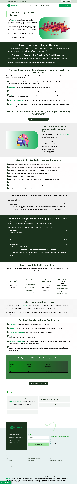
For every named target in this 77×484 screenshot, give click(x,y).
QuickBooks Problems (54, 464)
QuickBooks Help (53, 462)
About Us (26, 5)
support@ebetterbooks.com (13, 1)
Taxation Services (32, 466)
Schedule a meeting (66, 1)
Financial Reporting (32, 464)
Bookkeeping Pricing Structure (34, 458)
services (17, 314)
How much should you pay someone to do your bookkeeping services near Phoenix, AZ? (51, 399)
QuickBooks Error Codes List (56, 460)
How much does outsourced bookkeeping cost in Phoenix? (21, 398)
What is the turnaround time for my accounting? (19, 411)
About (7, 458)
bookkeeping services (54, 75)
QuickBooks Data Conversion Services (36, 468)
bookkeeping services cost (15, 401)
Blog (51, 458)
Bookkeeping (31, 460)
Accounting (30, 462)
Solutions (31, 5)
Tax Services (24, 305)
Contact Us (8, 462)
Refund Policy (9, 466)
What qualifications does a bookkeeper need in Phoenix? (54, 404)
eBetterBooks (13, 20)
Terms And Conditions (11, 468)
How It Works (9, 460)
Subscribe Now (38, 444)
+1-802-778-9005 (6, 482)
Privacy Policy (9, 464)
